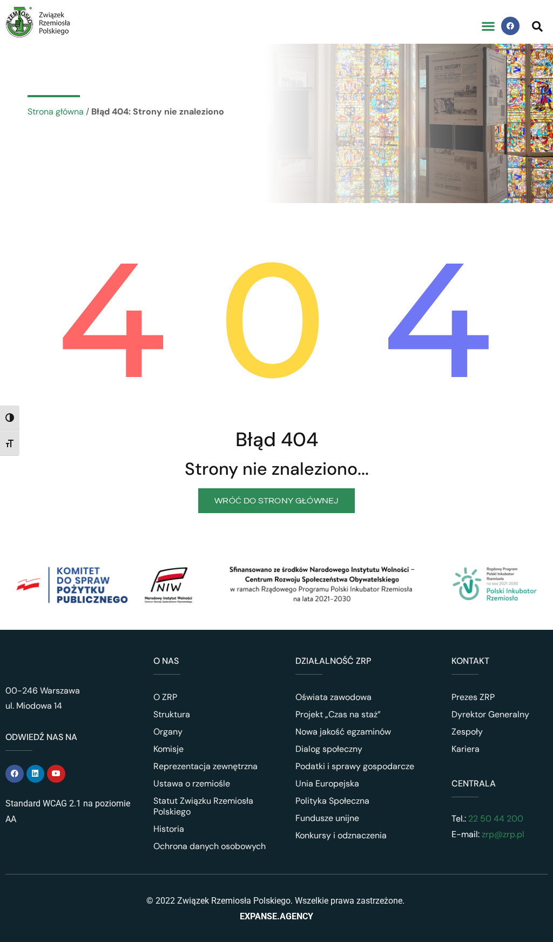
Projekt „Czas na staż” (338, 714)
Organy (168, 731)
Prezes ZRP (473, 697)
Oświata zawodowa (333, 697)
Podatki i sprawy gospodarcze (354, 766)
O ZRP (165, 697)
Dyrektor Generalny (490, 714)
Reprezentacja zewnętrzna (205, 766)
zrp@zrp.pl (503, 834)
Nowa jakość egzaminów (343, 731)
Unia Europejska (327, 783)
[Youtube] (56, 774)
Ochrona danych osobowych (209, 846)
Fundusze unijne (327, 818)
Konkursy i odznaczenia (341, 835)
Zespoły (467, 731)
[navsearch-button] (537, 26)
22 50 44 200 (494, 818)
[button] (487, 26)
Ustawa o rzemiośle (191, 783)
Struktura (171, 714)
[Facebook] (510, 26)
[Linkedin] (35, 774)
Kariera (465, 749)
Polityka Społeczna (332, 800)
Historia (168, 829)
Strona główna (56, 111)
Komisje (168, 749)
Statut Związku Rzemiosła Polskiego (203, 806)
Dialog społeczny (328, 749)
